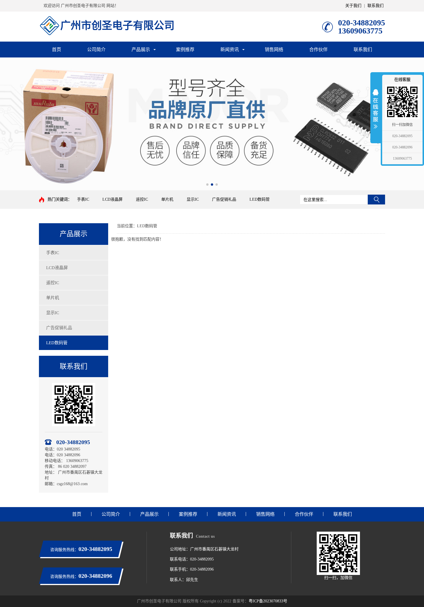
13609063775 (402, 159)
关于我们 (353, 5)
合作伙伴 (318, 49)
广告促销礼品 (224, 199)
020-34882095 (402, 136)
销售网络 (274, 49)
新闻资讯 (229, 49)
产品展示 (141, 49)
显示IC (193, 199)
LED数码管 (259, 199)
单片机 (167, 199)
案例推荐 (185, 49)
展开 (375, 108)
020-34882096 (402, 147)
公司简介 (96, 49)
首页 (56, 49)
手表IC (83, 199)
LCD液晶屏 (112, 199)
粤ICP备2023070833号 (268, 601)
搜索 (376, 199)
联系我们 (375, 5)
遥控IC (142, 199)
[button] (207, 184)
